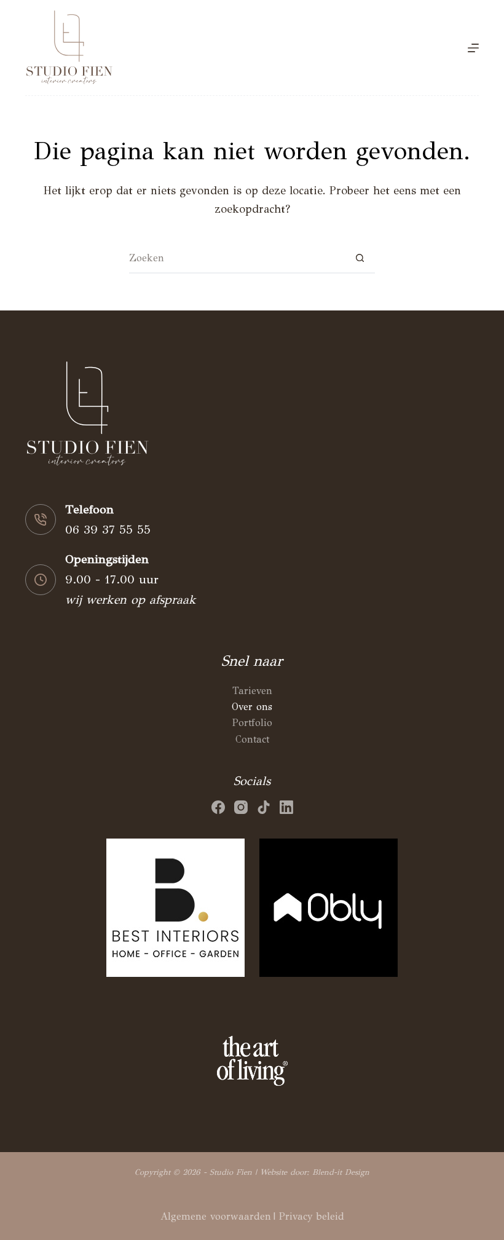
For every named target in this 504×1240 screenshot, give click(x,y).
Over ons (252, 707)
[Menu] (473, 47)
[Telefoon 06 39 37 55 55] (40, 519)
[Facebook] (218, 807)
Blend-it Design (340, 1172)
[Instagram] (241, 807)
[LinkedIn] (286, 807)
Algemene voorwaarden (215, 1216)
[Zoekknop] (359, 258)
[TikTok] (263, 807)
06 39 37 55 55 (108, 529)
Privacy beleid (311, 1216)
